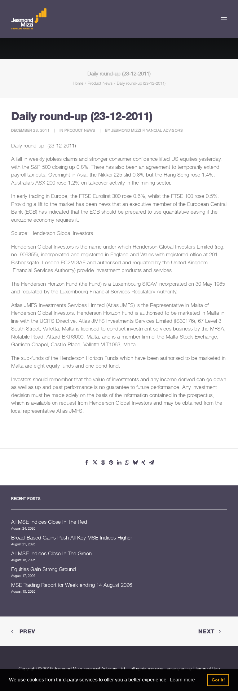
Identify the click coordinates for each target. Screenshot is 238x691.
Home (78, 83)
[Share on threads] (103, 462)
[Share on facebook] (86, 462)
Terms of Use (207, 668)
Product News (100, 83)
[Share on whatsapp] (127, 462)
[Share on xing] (143, 462)
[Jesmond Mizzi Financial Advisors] (28, 19)
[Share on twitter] (95, 462)
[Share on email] (151, 462)
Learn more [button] (182, 679)
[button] (223, 19)
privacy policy (179, 668)
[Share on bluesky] (135, 462)
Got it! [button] (218, 679)
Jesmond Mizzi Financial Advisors (147, 130)
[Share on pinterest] (111, 462)
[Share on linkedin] (119, 462)
